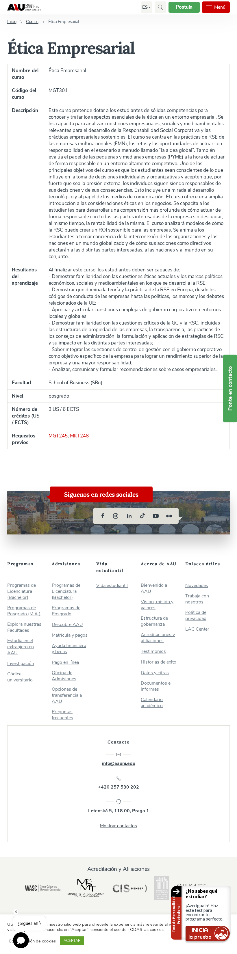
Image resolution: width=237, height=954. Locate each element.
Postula (184, 7)
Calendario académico (152, 703)
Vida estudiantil (112, 586)
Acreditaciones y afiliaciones (158, 638)
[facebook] (102, 516)
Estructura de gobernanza (154, 621)
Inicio (11, 22)
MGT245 (58, 436)
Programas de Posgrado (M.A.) (23, 611)
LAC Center (197, 629)
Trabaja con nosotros (197, 599)
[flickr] (169, 516)
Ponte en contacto (230, 388)
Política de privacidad (195, 616)
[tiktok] (142, 516)
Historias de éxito (158, 662)
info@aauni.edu (118, 763)
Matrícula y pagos (70, 635)
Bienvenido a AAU (154, 588)
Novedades (196, 586)
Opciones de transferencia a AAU (67, 695)
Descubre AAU (67, 625)
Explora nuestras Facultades (24, 627)
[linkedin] (129, 516)
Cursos (32, 22)
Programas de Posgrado (66, 611)
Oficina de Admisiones (64, 676)
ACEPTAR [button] (72, 940)
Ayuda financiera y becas (69, 649)
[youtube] (155, 516)
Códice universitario (20, 677)
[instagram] (116, 516)
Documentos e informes (156, 686)
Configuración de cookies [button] (32, 941)
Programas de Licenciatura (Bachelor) (21, 591)
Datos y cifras (155, 673)
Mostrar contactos (118, 826)
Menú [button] (219, 7)
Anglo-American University (24, 7)
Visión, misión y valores (157, 605)
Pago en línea (65, 662)
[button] (145, 7)
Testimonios (153, 652)
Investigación (20, 664)
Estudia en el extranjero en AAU (20, 647)
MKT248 (79, 436)
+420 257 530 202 (118, 787)
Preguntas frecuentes (62, 715)
